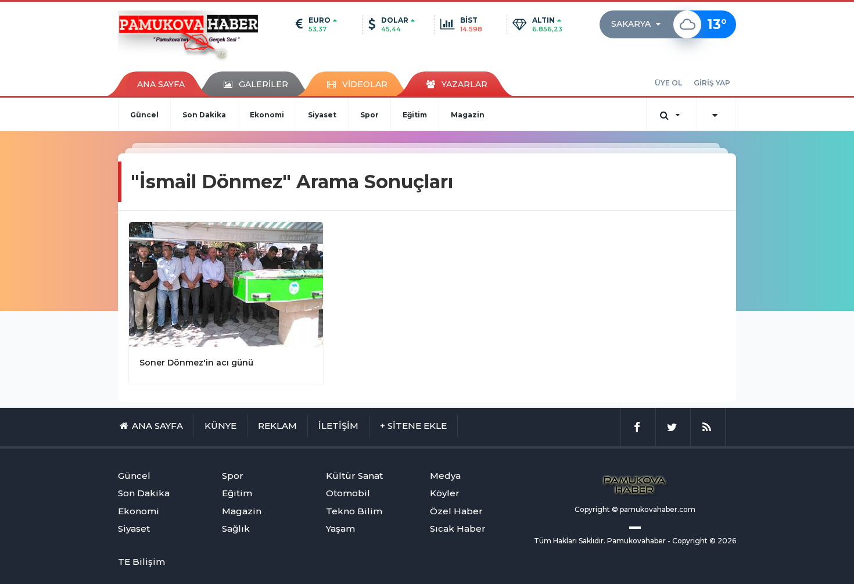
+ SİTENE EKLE (413, 425)
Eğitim (415, 114)
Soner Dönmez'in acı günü (196, 362)
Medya (445, 475)
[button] (639, 24)
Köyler (445, 493)
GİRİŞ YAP (712, 82)
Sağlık (236, 528)
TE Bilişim (141, 561)
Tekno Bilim (354, 511)
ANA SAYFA (161, 84)
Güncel (144, 114)
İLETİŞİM (338, 425)
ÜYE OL (668, 82)
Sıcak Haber (458, 528)
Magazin (468, 114)
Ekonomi (267, 114)
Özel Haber (456, 511)
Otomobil (348, 493)
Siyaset (322, 114)
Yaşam (340, 528)
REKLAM (277, 425)
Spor (369, 114)
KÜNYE (220, 425)
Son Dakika (204, 114)
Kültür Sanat (354, 475)
